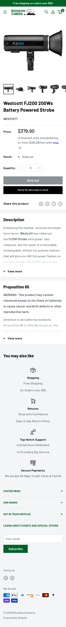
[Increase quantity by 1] (39, 167)
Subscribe (15, 549)
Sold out (33, 180)
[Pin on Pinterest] (47, 204)
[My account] (53, 12)
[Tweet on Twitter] (53, 204)
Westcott (10, 118)
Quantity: (9, 168)
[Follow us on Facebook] (5, 577)
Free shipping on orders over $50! (33, 3)
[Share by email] (60, 204)
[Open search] (46, 12)
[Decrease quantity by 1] (21, 167)
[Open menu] (5, 12)
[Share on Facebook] (41, 204)
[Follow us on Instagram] (12, 577)
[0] (60, 12)
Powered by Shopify (15, 617)
